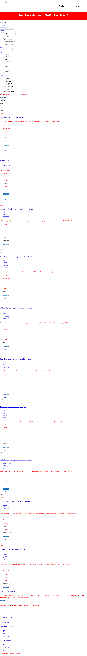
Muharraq (5, 631)
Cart (3, 650)
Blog (56, 15)
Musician (5, 557)
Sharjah (4, 620)
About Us (48, 15)
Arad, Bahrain (6, 622)
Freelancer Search (6, 648)
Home (20, 15)
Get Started (2, 600)
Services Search (6, 647)
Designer (5, 214)
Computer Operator (7, 165)
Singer (4, 559)
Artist (4, 260)
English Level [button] (3, 52)
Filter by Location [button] (4, 75)
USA (4, 634)
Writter (4, 167)
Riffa (4, 630)
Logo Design (5, 265)
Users (40, 15)
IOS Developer (6, 216)
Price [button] (1, 47)
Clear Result (2, 25)
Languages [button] (2, 63)
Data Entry (5, 262)
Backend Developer (7, 164)
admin (5, 150)
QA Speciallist (6, 267)
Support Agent (6, 217)
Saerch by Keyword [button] (4, 27)
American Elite (7, 107)
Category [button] (2, 30)
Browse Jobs (30, 15)
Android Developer (7, 362)
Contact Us (64, 15)
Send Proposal (6, 145)
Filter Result (2, 97)
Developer (5, 314)
